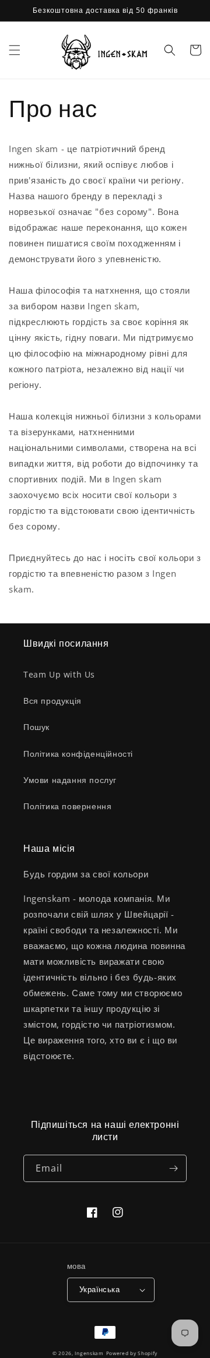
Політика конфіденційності (78, 753)
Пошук (36, 726)
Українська (99, 1289)
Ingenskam (89, 1353)
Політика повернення (67, 806)
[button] (14, 50)
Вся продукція (52, 700)
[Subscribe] (173, 1168)
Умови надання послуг (70, 779)
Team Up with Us (59, 674)
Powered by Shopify (132, 1353)
